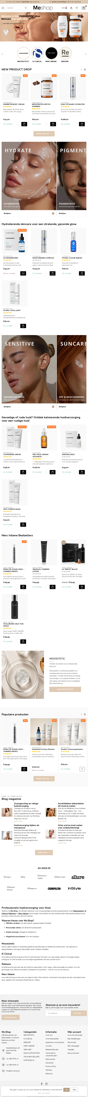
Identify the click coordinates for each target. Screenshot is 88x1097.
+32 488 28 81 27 (12, 1059)
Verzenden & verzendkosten (51, 1054)
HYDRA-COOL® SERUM (72, 258)
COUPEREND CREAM (12, 454)
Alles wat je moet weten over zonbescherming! (70, 826)
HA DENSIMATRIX (10, 258)
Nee (74, 1090)
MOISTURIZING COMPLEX (43, 258)
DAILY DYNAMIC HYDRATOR (73, 104)
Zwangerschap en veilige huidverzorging (26, 804)
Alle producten (73, 1053)
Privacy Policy (51, 1066)
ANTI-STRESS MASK (11, 509)
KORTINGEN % (29, 1060)
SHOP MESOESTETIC (65, 689)
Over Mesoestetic (52, 1039)
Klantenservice (10, 1017)
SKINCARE (27, 1050)
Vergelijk (71, 1050)
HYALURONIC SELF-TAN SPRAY (13, 625)
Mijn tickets (72, 1042)
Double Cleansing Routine (72, 749)
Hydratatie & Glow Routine (43, 749)
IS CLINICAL (28, 1039)
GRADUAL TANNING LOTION (41, 570)
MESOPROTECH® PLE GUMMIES (41, 105)
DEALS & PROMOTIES (32, 1053)
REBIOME (27, 1042)
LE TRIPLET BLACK (70, 569)
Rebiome (49, 1074)
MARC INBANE (29, 1046)
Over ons (49, 1035)
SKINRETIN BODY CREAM (13, 104)
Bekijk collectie (42, 134)
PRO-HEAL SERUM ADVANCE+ (40, 455)
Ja (66, 1090)
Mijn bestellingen (74, 1039)
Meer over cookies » (44, 1093)
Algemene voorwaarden (55, 1042)
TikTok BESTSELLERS (31, 1057)
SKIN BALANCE (68, 454)
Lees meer (18, 821)
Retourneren (50, 1059)
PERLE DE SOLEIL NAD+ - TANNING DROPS (13, 570)
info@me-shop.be (13, 1071)
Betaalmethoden (52, 1050)
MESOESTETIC (29, 1035)
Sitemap (49, 1070)
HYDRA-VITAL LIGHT (12, 310)
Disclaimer (49, 1063)
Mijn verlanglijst (73, 1046)
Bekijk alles (42, 852)
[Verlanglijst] (77, 8)
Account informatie (75, 1035)
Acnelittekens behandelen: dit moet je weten (71, 804)
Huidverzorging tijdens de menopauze (26, 826)
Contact (49, 1046)
